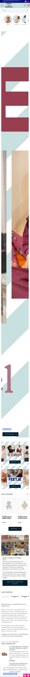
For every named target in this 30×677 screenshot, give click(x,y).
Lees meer (12, 660)
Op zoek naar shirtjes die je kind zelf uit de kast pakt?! (18, 665)
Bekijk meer (14, 529)
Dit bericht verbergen (10, 674)
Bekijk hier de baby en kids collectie (15, 583)
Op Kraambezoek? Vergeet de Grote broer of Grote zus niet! (18, 648)
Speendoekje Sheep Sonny (7, 517)
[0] (28, 5)
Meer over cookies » (23, 674)
